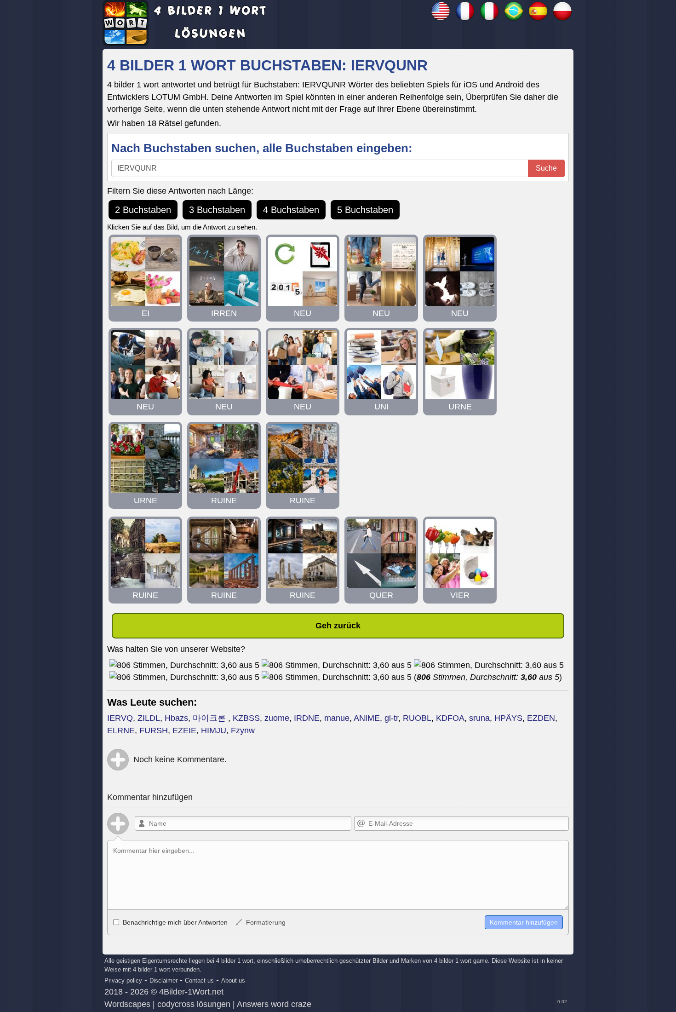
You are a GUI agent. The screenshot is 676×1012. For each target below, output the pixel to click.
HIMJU (213, 730)
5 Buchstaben (365, 210)
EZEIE (184, 730)
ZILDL (148, 718)
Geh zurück (338, 625)
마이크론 (210, 718)
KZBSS (246, 718)
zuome (276, 718)
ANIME (367, 718)
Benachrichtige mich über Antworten (174, 922)
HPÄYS (508, 718)
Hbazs (176, 718)
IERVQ (120, 718)
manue (336, 718)
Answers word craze (274, 1004)
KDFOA (450, 718)
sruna (479, 718)
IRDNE (307, 718)
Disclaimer (163, 980)
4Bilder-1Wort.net (191, 991)
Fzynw (243, 730)
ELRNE (121, 730)
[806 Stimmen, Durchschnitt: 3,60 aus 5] (184, 665)
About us (233, 980)
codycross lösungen (193, 1004)
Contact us (199, 980)
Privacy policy (123, 980)
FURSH (153, 730)
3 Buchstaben (217, 210)
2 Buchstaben (143, 210)
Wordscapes (127, 1004)
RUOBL (417, 718)
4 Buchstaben (291, 210)
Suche (546, 168)
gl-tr (391, 718)
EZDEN (541, 718)
